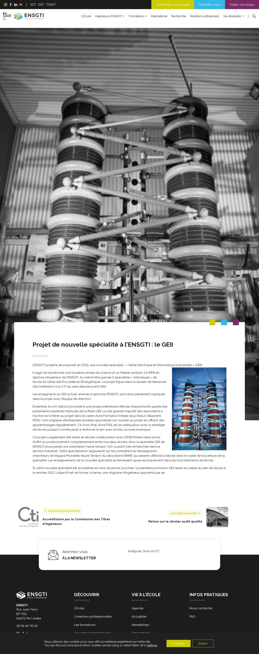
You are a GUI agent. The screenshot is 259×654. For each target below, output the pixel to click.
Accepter (179, 643)
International (159, 16)
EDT (33, 4)
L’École (86, 16)
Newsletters (140, 625)
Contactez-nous (209, 4)
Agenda (137, 608)
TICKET (51, 4)
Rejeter (203, 643)
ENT (41, 4)
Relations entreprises (204, 16)
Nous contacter (200, 608)
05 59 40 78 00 (27, 625)
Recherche (178, 16)
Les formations (84, 625)
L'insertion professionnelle (92, 616)
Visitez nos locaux (242, 4)
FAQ (192, 616)
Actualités (139, 616)
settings (152, 645)
